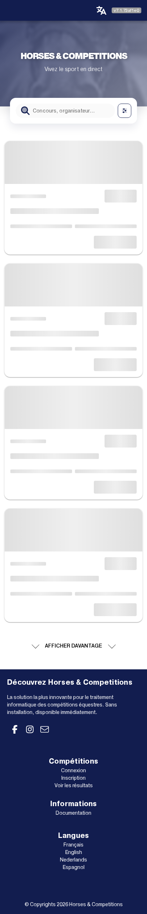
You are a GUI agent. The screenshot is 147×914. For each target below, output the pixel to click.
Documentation (73, 813)
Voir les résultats (74, 785)
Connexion (73, 770)
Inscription (73, 778)
